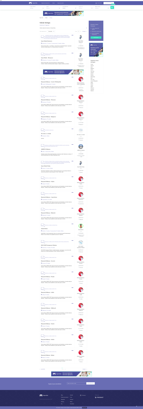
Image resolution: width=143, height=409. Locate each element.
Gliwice (92, 69)
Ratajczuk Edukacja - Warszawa (81, 101)
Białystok (92, 90)
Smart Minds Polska (80, 166)
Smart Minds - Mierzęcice (80, 59)
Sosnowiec (92, 89)
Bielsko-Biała (93, 76)
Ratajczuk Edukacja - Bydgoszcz (81, 118)
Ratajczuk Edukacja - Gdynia (81, 183)
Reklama (62, 401)
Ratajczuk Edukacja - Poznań (81, 278)
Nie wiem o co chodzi (81, 134)
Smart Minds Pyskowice (81, 41)
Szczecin (92, 75)
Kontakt (71, 395)
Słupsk (92, 82)
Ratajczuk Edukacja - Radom (81, 357)
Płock (91, 78)
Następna (84, 31)
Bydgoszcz (92, 68)
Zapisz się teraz (90, 383)
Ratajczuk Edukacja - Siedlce (81, 341)
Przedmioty (72, 403)
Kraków (92, 83)
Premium (71, 399)
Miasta (71, 401)
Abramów (92, 72)
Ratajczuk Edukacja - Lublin (81, 294)
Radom (92, 86)
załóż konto (96, 37)
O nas (71, 397)
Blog (62, 395)
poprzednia (43, 369)
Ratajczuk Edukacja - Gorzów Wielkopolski (81, 83)
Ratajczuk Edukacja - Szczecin (81, 263)
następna (84, 369)
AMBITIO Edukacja (81, 150)
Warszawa (92, 65)
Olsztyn (92, 85)
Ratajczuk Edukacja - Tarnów (81, 325)
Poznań (92, 64)
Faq (61, 403)
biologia (51, 17)
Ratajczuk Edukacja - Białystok (81, 214)
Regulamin (63, 399)
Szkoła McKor (80, 229)
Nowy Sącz (92, 71)
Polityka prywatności (64, 397)
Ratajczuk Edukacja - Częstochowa (81, 199)
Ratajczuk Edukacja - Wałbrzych (81, 310)
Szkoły (46, 17)
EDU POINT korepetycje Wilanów (81, 247)
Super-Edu (41, 17)
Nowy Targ (92, 79)
